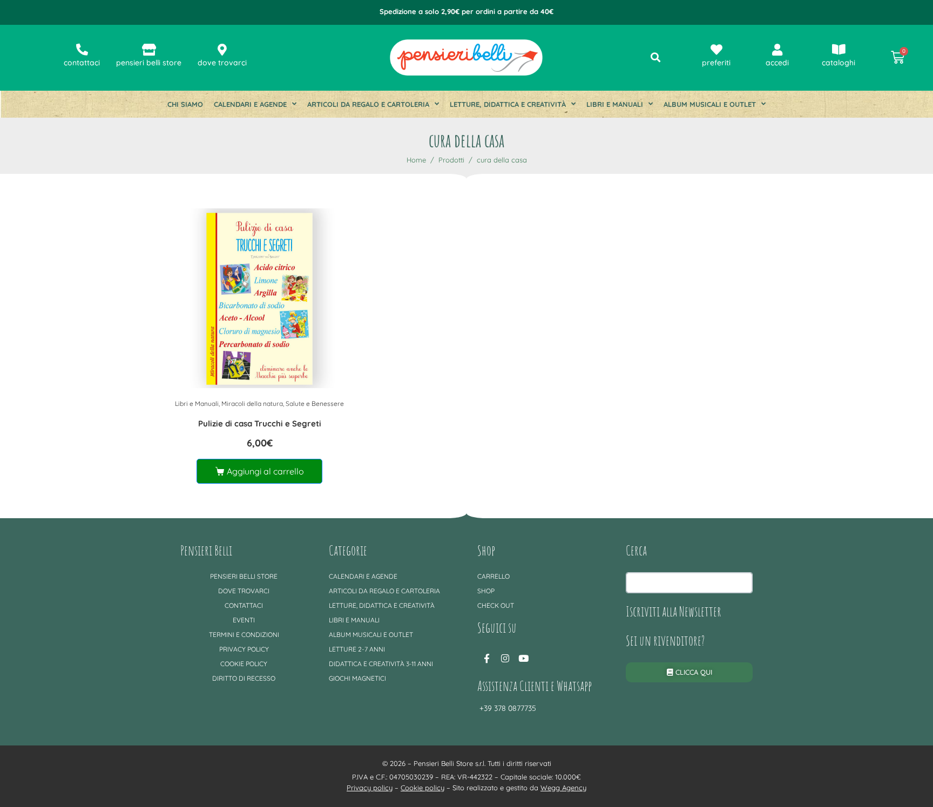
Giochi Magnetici (357, 678)
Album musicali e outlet (710, 104)
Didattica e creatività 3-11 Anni (381, 664)
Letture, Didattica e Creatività (508, 104)
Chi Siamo (185, 104)
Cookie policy (243, 664)
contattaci (82, 62)
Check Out (495, 605)
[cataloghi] (838, 50)
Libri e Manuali (614, 104)
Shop (486, 591)
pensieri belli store (148, 62)
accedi (777, 62)
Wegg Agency (563, 787)
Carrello (493, 576)
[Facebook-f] (486, 658)
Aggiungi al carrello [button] (265, 471)
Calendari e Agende (250, 104)
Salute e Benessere (315, 403)
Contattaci (244, 605)
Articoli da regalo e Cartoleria (368, 104)
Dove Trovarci (243, 591)
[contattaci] (82, 50)
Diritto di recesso (243, 678)
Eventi (244, 620)
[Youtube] (523, 658)
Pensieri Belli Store (244, 576)
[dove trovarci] (222, 50)
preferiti (716, 62)
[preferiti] (716, 50)
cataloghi (838, 62)
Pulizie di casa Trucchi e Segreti (259, 423)
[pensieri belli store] (149, 50)
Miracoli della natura (252, 403)
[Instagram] (505, 658)
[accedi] (777, 50)
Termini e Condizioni (244, 634)
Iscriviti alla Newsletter (673, 611)
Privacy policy (244, 649)
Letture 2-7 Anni (357, 649)
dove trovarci (222, 62)
